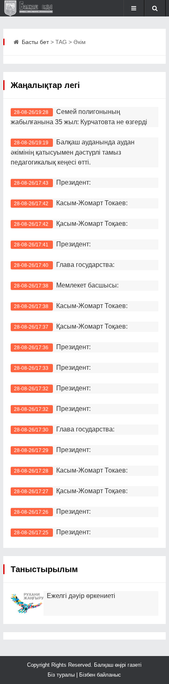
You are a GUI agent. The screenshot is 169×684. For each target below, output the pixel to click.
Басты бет (35, 42)
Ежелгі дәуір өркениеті (81, 595)
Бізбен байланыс (100, 675)
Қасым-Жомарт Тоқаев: (92, 223)
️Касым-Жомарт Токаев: (92, 305)
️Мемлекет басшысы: (87, 285)
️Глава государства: (85, 429)
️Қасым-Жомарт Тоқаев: (92, 490)
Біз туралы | (63, 675)
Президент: (73, 182)
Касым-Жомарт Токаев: (93, 202)
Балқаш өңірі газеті (117, 665)
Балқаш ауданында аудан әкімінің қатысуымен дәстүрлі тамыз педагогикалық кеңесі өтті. (73, 152)
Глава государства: (85, 264)
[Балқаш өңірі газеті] (30, 8)
